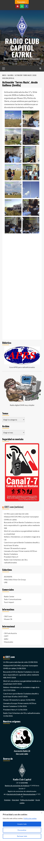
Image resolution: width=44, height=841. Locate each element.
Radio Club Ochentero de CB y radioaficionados (21, 713)
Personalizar (22, 830)
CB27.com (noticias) (13, 507)
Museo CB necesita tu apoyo (15, 548)
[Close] (41, 812)
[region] (22, 826)
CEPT (6, 636)
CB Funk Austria (10, 633)
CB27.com (8, 616)
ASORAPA (8, 577)
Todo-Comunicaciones (12, 599)
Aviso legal (15, 800)
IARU (6, 639)
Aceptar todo (22, 824)
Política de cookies (30, 818)
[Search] (40, 68)
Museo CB (8, 619)
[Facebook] (26, 6)
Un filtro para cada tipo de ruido (16, 514)
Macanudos (8, 642)
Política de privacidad (27, 800)
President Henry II (11, 557)
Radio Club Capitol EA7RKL (22, 47)
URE (5, 582)
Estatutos (7, 800)
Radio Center (9, 596)
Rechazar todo (22, 836)
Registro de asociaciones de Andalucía (17, 786)
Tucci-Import (9, 602)
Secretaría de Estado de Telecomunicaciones (21, 794)
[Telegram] (18, 6)
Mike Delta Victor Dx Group (15, 579)
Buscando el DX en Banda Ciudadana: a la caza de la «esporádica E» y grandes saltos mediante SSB (22, 525)
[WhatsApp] (22, 6)
